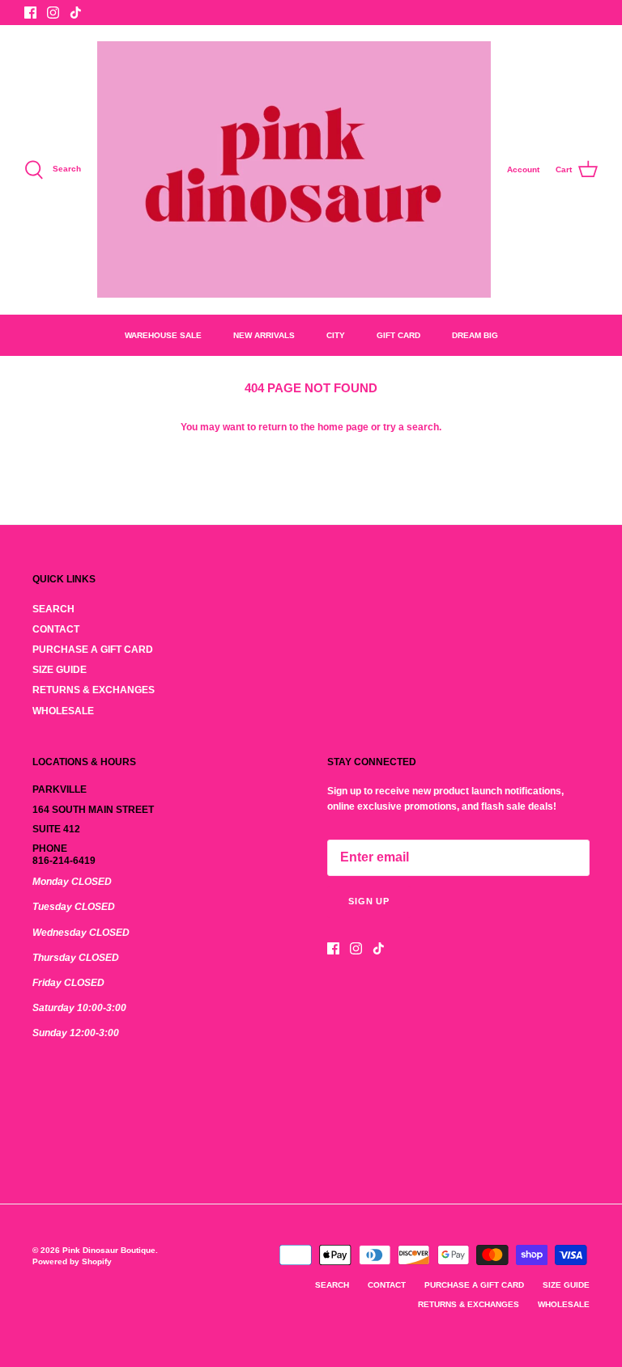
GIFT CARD (398, 335)
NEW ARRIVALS (264, 335)
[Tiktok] (76, 12)
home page (343, 427)
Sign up (369, 901)
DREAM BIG (475, 335)
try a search (411, 427)
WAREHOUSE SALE (163, 335)
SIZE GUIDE (59, 669)
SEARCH (53, 609)
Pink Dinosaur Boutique (109, 1250)
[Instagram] (53, 12)
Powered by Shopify (72, 1261)
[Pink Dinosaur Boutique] (294, 169)
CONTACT (55, 629)
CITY (335, 335)
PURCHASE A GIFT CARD (92, 649)
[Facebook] (30, 12)
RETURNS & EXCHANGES (93, 690)
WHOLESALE (63, 711)
